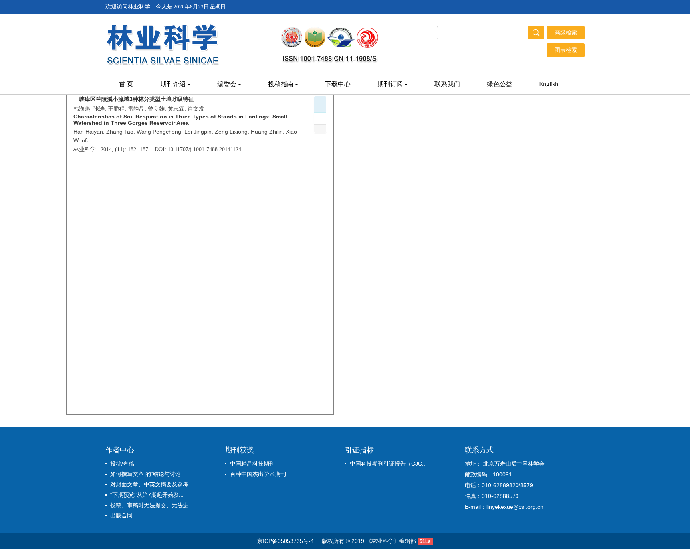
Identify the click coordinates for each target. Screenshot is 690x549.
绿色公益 (499, 84)
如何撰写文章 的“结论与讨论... (148, 474)
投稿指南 (280, 84)
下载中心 (338, 84)
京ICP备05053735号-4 (285, 541)
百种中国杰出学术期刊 (258, 474)
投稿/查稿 (122, 463)
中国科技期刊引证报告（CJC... (388, 463)
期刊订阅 (390, 84)
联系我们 (447, 84)
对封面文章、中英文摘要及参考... (151, 484)
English (548, 84)
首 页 (126, 84)
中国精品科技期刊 (252, 463)
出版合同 (121, 515)
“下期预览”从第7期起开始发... (147, 495)
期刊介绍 (173, 84)
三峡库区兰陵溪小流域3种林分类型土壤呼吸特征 (133, 99)
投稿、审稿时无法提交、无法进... (151, 505)
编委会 (226, 84)
